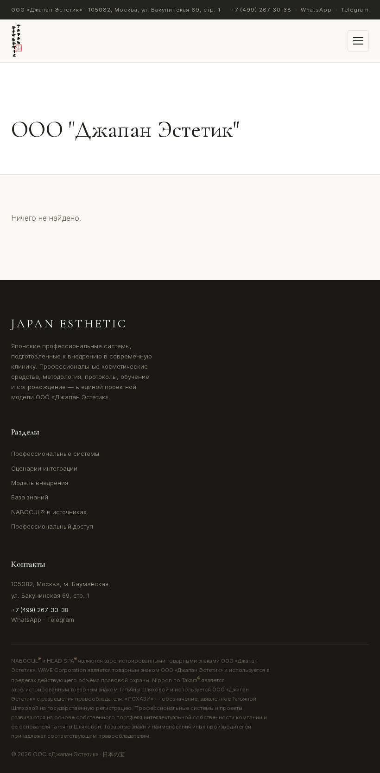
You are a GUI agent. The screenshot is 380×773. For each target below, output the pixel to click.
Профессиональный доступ (52, 526)
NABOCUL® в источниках (49, 512)
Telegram (355, 9)
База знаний (29, 497)
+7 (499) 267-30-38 (261, 9)
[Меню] (358, 40)
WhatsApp (316, 9)
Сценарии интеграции (44, 468)
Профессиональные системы (55, 453)
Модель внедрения (39, 482)
